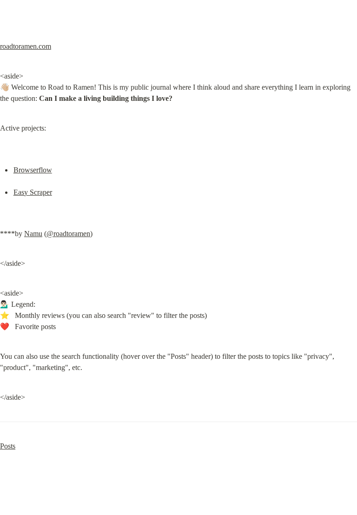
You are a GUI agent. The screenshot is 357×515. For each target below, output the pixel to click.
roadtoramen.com (25, 46)
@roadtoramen (68, 234)
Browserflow (32, 170)
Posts (7, 446)
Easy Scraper (32, 192)
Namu (33, 234)
